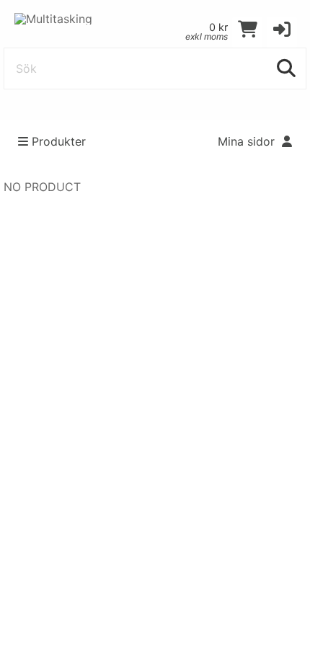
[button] (282, 32)
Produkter (59, 141)
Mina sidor (248, 141)
